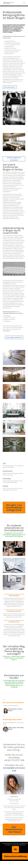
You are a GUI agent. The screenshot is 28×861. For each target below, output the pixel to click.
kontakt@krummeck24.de (14, 769)
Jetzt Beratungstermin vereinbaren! (14, 159)
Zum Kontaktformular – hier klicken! (14, 829)
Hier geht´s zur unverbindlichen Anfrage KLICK (14, 507)
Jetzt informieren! (9, 87)
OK (15, 849)
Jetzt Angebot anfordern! (14, 337)
